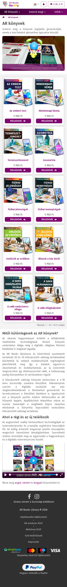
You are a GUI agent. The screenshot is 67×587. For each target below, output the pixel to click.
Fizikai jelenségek (18, 209)
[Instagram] (37, 497)
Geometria (49, 160)
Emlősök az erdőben (17, 258)
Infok (57, 11)
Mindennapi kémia (49, 110)
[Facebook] (29, 497)
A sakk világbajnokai (49, 308)
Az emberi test (18, 110)
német (26, 482)
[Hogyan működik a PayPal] (33, 570)
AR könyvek (13, 17)
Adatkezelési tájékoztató (33, 517)
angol (18, 482)
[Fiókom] (44, 4)
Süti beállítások (33, 535)
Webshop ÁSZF (33, 529)
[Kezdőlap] (3, 17)
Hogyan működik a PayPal (33, 573)
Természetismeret (18, 160)
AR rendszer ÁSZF (33, 523)
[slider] (20, 474)
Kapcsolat (33, 541)
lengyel (38, 482)
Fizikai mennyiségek (49, 209)
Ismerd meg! (36, 11)
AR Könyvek (11, 11)
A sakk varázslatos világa (18, 308)
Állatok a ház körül (49, 258)
